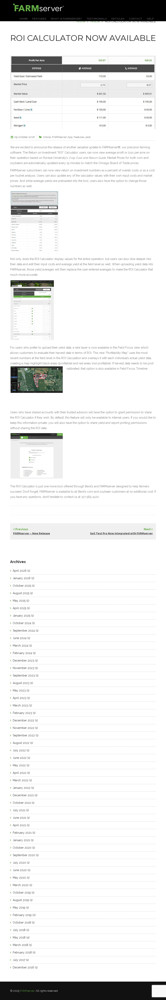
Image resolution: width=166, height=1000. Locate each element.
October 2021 (22, 802)
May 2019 (19, 907)
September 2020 (24, 855)
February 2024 (22, 653)
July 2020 (19, 862)
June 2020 (20, 870)
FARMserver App (62, 137)
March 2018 (20, 945)
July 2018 (19, 930)
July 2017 (19, 960)
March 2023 (20, 705)
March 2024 (20, 645)
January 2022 (21, 787)
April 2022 (19, 772)
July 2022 (19, 750)
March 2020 (21, 885)
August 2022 (21, 742)
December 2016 (23, 967)
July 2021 (19, 810)
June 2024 (20, 638)
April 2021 (19, 825)
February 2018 (22, 952)
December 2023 (23, 660)
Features (79, 137)
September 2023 (24, 675)
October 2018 (22, 922)
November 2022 (23, 728)
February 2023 (22, 713)
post (87, 137)
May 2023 (19, 690)
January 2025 (21, 615)
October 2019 (22, 892)
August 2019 (21, 900)
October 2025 (22, 585)
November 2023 (23, 668)
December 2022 (23, 720)
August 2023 (21, 683)
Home (81, 21)
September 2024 (24, 630)
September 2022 (24, 735)
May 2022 (19, 765)
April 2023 (19, 698)
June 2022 (20, 757)
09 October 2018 (24, 137)
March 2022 (20, 780)
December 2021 (23, 795)
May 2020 (19, 877)
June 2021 (19, 817)
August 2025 (21, 593)
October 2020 (22, 847)
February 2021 (22, 832)
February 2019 (22, 915)
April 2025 (19, 608)
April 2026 (20, 570)
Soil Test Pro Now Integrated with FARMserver (121, 533)
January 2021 (21, 840)
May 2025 (19, 600)
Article (95, 21)
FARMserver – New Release (31, 533)
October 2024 (22, 623)
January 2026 (22, 578)
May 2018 (19, 937)
